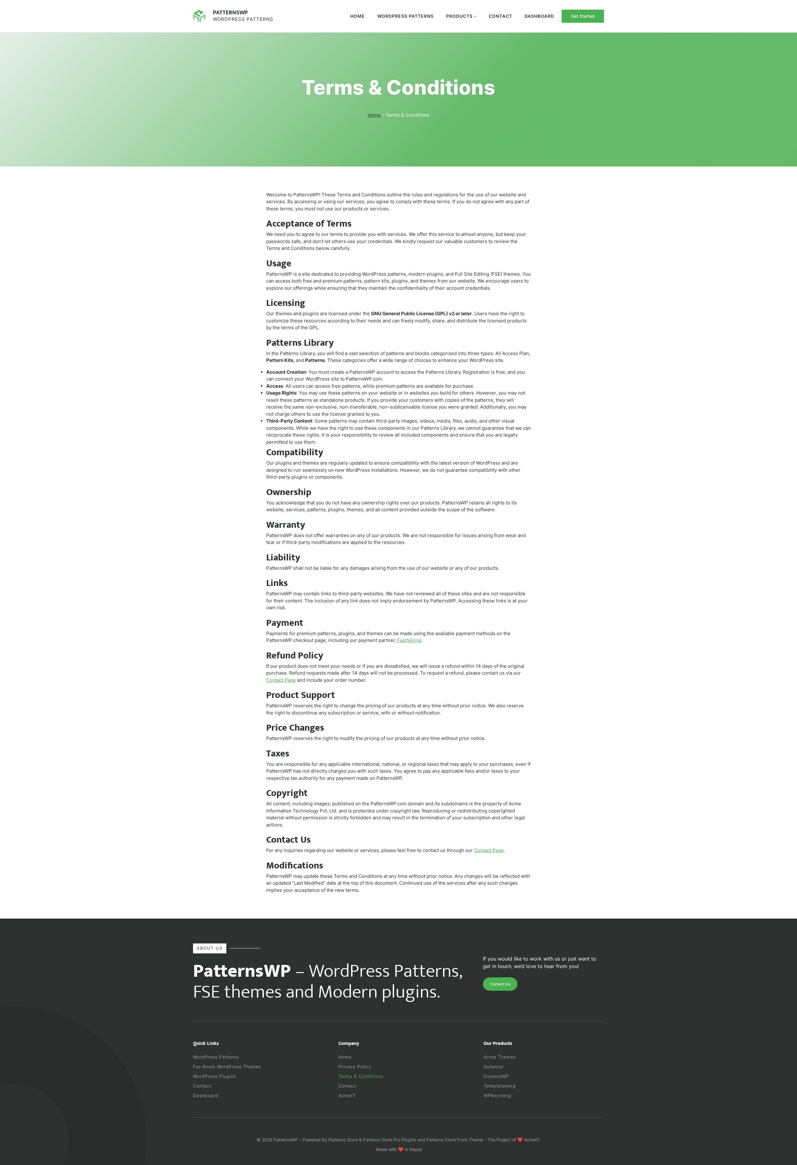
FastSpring (409, 640)
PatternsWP (230, 12)
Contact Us (500, 984)
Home (357, 16)
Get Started (583, 16)
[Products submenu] (475, 16)
